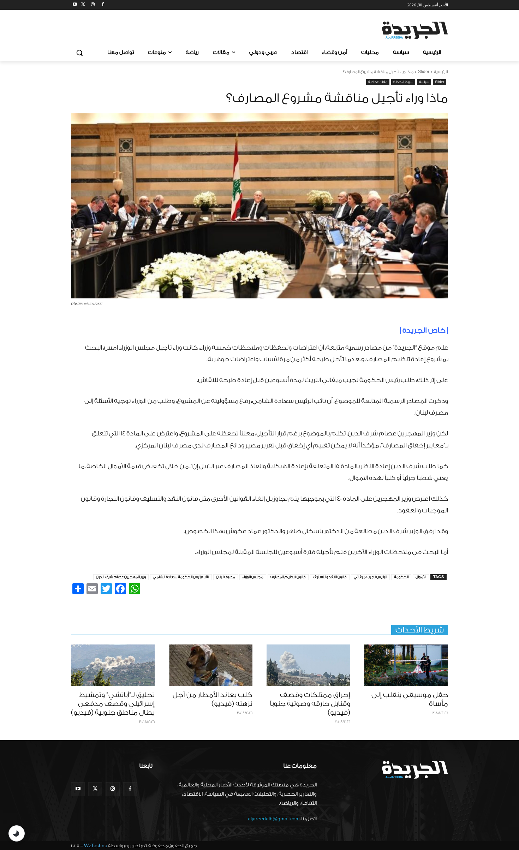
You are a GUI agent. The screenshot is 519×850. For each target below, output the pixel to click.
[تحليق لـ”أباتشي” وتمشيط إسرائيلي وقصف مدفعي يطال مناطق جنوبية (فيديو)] (113, 665)
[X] (83, 5)
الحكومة (401, 577)
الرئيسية (441, 72)
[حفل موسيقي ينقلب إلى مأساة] (406, 665)
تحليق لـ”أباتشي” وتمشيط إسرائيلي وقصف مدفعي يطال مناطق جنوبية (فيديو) (113, 704)
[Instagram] (93, 5)
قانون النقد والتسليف (330, 577)
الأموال (421, 577)
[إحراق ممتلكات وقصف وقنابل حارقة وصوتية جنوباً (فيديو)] (308, 665)
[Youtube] (75, 5)
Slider (423, 72)
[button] (79, 52)
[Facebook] (103, 5)
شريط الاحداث (403, 82)
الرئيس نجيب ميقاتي (370, 577)
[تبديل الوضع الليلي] (16, 833)
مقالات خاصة (377, 82)
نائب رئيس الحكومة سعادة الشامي (181, 577)
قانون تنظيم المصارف (288, 577)
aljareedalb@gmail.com (274, 818)
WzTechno (95, 845)
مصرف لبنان (225, 577)
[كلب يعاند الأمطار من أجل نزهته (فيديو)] (210, 665)
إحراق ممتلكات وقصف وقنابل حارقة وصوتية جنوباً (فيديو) (310, 704)
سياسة (424, 82)
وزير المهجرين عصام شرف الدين (121, 577)
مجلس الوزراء (252, 577)
